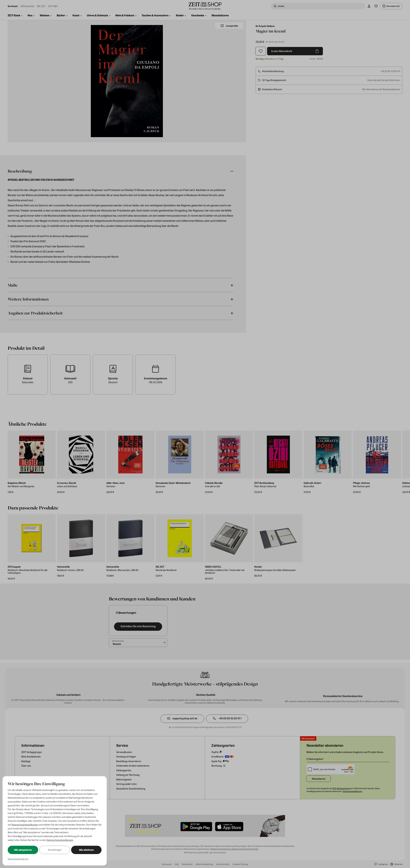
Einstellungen (55, 849)
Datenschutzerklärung (18, 858)
